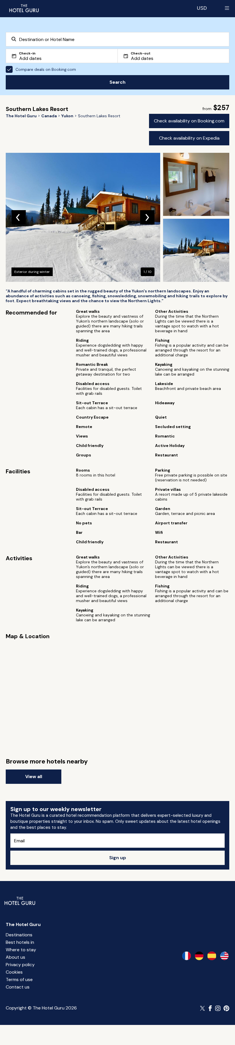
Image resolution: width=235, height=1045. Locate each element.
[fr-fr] (186, 956)
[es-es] (212, 956)
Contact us (18, 987)
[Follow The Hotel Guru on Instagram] (218, 1008)
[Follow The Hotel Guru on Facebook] (210, 1008)
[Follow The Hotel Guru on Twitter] (203, 1008)
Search (117, 82)
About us (15, 957)
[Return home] (24, 8)
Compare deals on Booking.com (45, 69)
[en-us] (224, 956)
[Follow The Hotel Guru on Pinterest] (226, 1008)
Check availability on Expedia (189, 138)
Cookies (14, 972)
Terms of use (19, 979)
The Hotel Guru (23, 924)
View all (33, 777)
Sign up (117, 858)
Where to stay (21, 950)
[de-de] (199, 956)
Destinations (19, 935)
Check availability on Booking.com (189, 121)
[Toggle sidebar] (227, 8)
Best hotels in (20, 942)
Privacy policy (20, 965)
